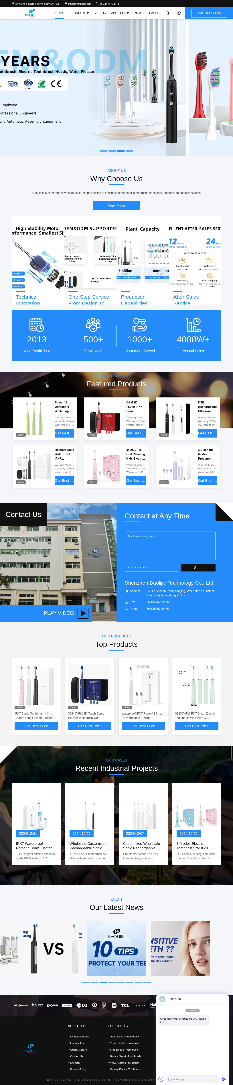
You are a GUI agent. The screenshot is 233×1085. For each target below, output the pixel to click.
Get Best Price (64, 433)
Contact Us (76, 1056)
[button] (86, 982)
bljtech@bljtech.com (79, 3)
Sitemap (75, 1062)
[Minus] (224, 999)
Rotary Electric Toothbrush (125, 1056)
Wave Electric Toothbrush (124, 1062)
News (139, 13)
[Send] (224, 1079)
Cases (154, 13)
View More (116, 205)
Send (198, 568)
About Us (118, 13)
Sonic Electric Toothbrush (124, 1043)
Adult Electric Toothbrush (124, 1036)
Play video (59, 613)
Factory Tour (77, 1043)
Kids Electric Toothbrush (124, 1049)
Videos (100, 13)
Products (78, 13)
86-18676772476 (109, 3)
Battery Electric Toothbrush (125, 1069)
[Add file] (160, 1079)
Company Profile (79, 1036)
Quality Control (78, 1049)
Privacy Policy (78, 1069)
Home (59, 13)
